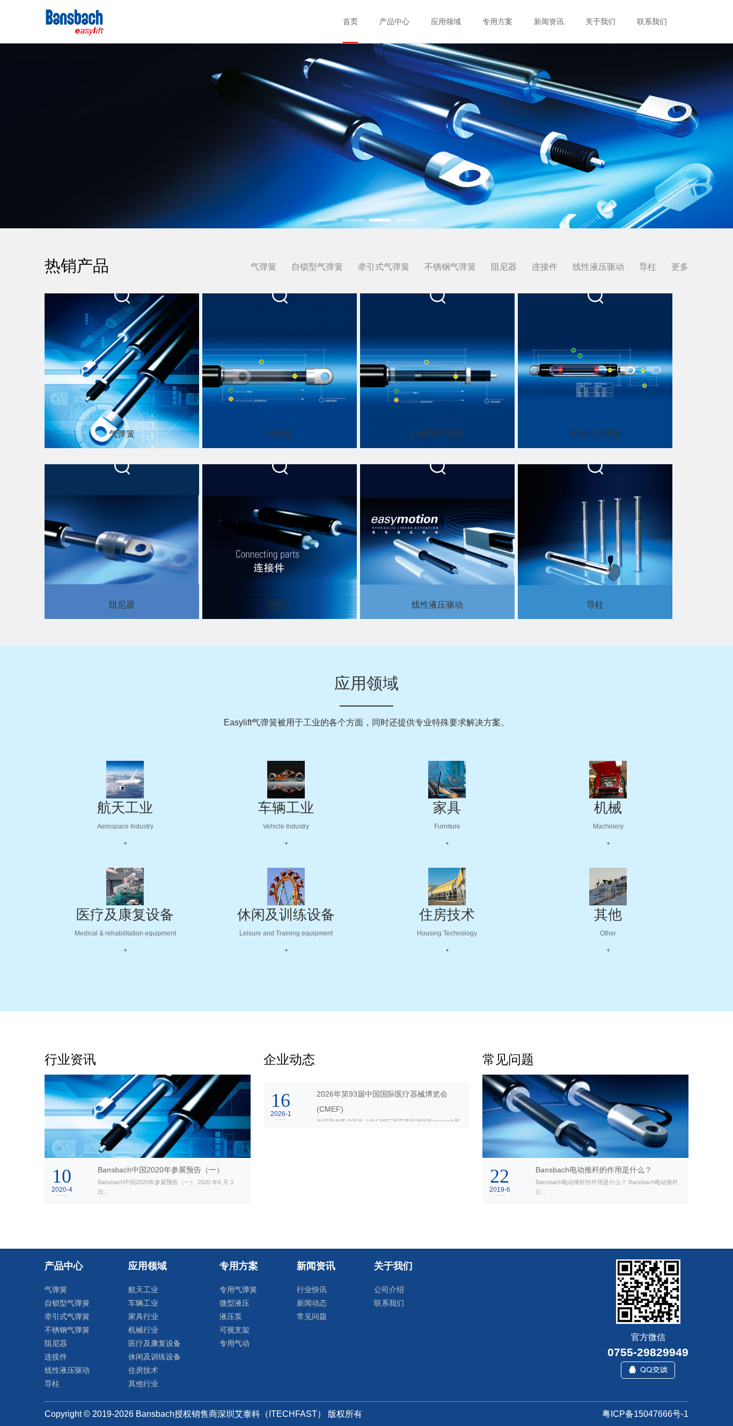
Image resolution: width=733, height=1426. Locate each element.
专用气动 (234, 1343)
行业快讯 (312, 1289)
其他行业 (143, 1383)
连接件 (545, 266)
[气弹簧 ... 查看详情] (122, 370)
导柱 (647, 266)
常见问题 (312, 1316)
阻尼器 (504, 266)
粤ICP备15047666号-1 (645, 1413)
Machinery (608, 826)
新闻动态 (312, 1303)
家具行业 (143, 1316)
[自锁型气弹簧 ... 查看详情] (437, 370)
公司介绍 (389, 1289)
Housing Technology (447, 933)
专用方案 (238, 1266)
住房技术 (447, 914)
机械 (608, 808)
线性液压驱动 (598, 266)
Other (608, 933)
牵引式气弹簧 (383, 266)
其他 (608, 914)
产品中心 (64, 1266)
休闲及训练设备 (286, 914)
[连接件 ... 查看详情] (279, 541)
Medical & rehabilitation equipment (125, 933)
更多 (679, 266)
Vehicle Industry (286, 826)
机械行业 (143, 1330)
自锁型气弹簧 (317, 266)
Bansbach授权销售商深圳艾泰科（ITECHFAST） (231, 1413)
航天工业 (125, 808)
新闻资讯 (316, 1266)
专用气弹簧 (238, 1289)
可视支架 (234, 1330)
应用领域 (147, 1266)
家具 (447, 808)
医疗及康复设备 (125, 914)
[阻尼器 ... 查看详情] (122, 541)
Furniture (447, 826)
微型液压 (234, 1303)
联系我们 (389, 1303)
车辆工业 (286, 808)
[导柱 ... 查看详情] (595, 541)
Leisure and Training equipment (286, 933)
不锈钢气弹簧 (450, 266)
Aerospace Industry (125, 826)
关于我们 (393, 1266)
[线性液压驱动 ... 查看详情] (437, 541)
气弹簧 (263, 266)
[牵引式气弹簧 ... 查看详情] (595, 370)
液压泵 (230, 1316)
